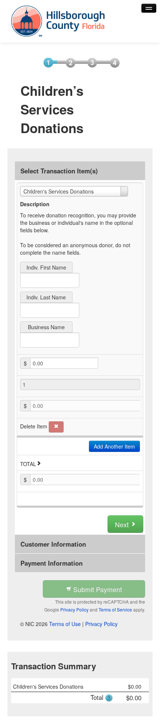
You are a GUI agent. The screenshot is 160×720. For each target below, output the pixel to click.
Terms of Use (65, 624)
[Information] (68, 62)
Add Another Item (114, 446)
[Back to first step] (54, 21)
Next (123, 524)
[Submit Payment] (112, 62)
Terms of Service (115, 609)
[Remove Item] (56, 427)
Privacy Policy (74, 609)
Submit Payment (96, 589)
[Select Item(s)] (46, 62)
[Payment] (90, 62)
